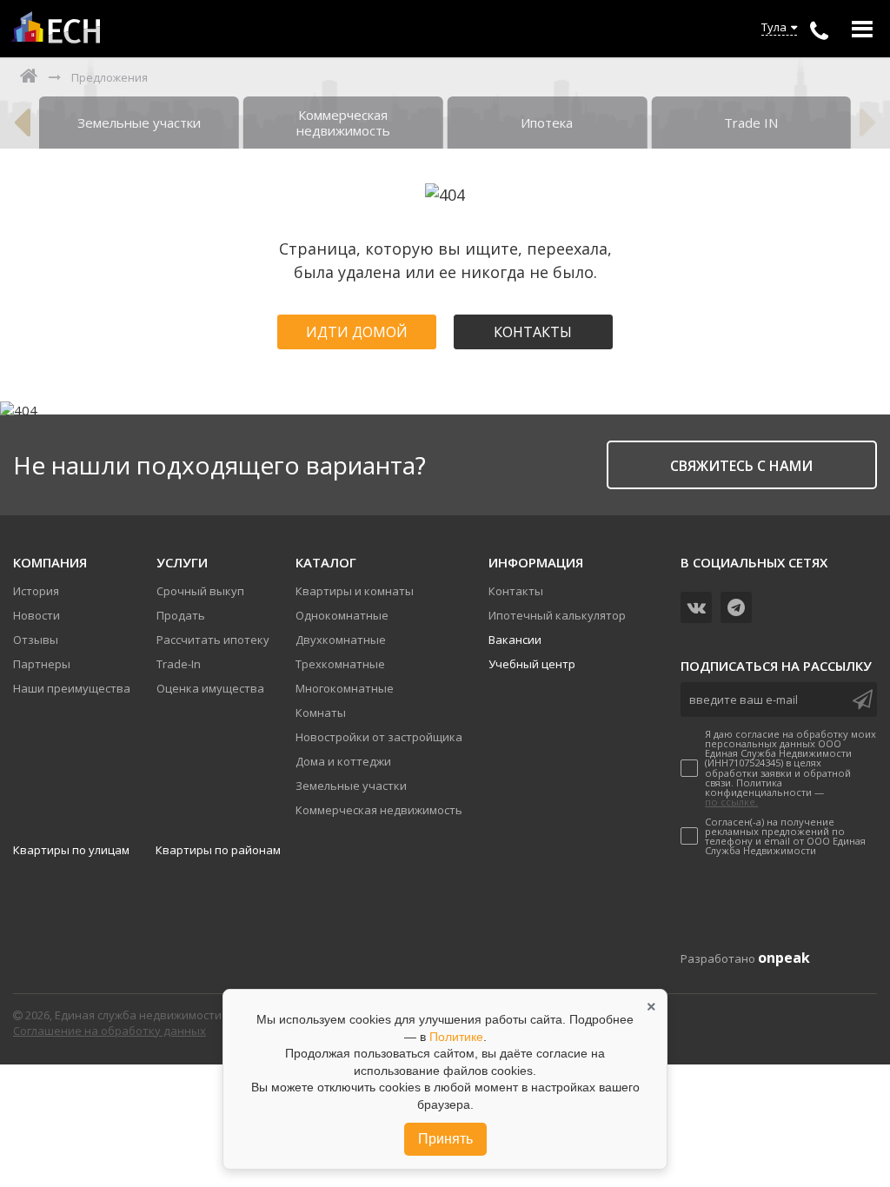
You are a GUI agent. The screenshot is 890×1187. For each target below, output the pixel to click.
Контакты (533, 332)
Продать (180, 615)
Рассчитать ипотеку (212, 639)
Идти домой (357, 332)
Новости (36, 615)
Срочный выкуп (200, 591)
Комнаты (321, 712)
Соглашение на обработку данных (109, 1030)
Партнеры (41, 664)
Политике (456, 1037)
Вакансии (514, 639)
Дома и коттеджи (343, 761)
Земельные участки (351, 785)
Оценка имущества (210, 688)
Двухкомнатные (341, 639)
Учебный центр (531, 664)
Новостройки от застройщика (379, 737)
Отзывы (35, 639)
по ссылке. (731, 801)
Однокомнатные (342, 615)
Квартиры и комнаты (355, 591)
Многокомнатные (345, 688)
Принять (445, 1138)
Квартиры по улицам (71, 850)
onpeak (784, 957)
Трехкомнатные (340, 664)
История (36, 591)
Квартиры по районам (218, 850)
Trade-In (178, 664)
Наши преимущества (71, 688)
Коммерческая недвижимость (379, 810)
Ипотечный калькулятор (557, 615)
